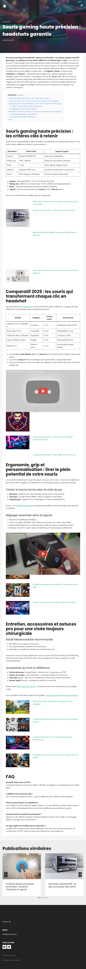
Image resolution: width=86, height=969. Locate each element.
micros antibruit (71, 695)
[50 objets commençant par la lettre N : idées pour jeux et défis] (17, 590)
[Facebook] (5, 947)
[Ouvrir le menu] (81, 5)
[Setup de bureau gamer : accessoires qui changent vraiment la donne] (17, 442)
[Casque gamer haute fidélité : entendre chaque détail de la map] (17, 419)
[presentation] (22, 866)
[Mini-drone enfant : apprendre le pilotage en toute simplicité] (17, 707)
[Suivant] (80, 874)
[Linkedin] (9, 947)
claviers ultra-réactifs (54, 695)
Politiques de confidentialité (11, 960)
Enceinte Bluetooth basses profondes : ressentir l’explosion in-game (20, 886)
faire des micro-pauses (27, 686)
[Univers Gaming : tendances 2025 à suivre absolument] (17, 608)
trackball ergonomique (24, 505)
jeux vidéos (6, 22)
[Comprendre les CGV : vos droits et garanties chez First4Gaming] (17, 742)
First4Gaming (27, 306)
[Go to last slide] (6, 874)
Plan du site (7, 922)
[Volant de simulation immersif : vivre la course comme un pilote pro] (17, 275)
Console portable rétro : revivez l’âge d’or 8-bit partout (54, 455)
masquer (21, 95)
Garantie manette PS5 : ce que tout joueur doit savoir (54, 210)
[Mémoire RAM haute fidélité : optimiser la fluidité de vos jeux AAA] (17, 248)
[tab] (38, 897)
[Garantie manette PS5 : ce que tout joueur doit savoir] (17, 218)
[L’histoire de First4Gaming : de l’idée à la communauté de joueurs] (17, 725)
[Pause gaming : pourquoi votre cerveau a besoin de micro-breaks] (17, 760)
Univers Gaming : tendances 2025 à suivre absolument (54, 602)
